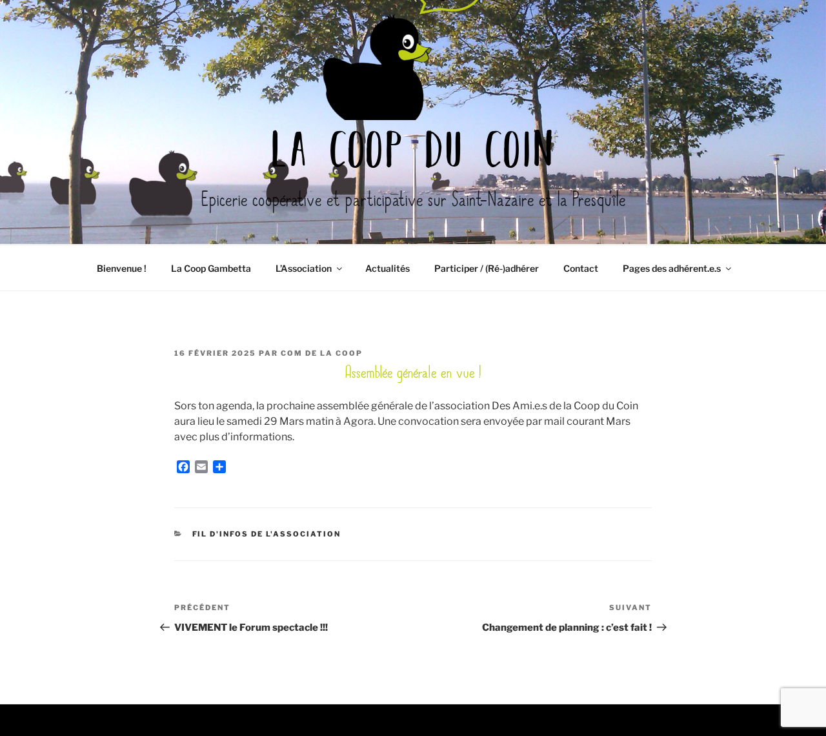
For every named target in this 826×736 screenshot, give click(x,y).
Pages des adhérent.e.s (672, 268)
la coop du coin (413, 154)
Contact (580, 268)
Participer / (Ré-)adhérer (486, 268)
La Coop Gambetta (211, 268)
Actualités (387, 268)
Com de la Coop (322, 353)
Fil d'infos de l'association (266, 533)
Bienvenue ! (121, 268)
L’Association (304, 268)
